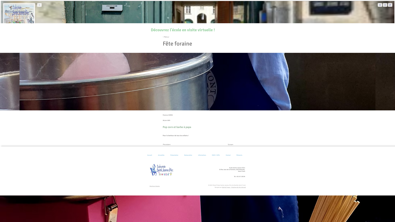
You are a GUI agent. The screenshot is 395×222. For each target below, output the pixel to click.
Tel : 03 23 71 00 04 (239, 176)
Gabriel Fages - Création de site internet (234, 187)
